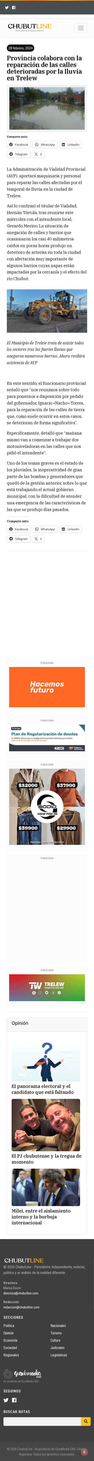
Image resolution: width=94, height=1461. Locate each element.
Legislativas (58, 1355)
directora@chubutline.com (20, 1293)
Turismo (56, 1333)
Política (8, 1326)
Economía (10, 1340)
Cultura (55, 1340)
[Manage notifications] (84, 1452)
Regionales (11, 1355)
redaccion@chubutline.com (21, 1307)
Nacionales (58, 1326)
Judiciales (57, 1348)
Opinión (8, 1333)
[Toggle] (80, 28)
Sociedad (10, 1348)
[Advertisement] (47, 604)
